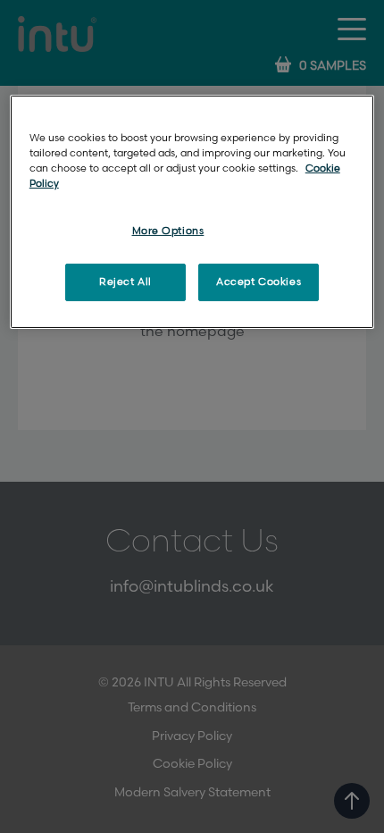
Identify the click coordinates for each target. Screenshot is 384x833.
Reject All (125, 282)
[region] (192, 212)
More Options (168, 231)
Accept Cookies (258, 282)
